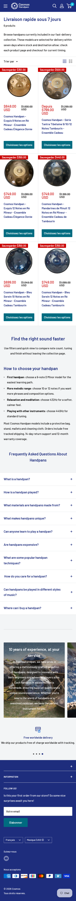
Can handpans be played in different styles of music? (32, 592)
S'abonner (15, 822)
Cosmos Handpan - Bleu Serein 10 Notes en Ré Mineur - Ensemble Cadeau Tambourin (18, 299)
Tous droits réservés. (14, 893)
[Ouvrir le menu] (5, 6)
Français (10, 839)
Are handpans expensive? (21, 544)
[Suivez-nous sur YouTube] (6, 858)
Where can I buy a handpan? (22, 608)
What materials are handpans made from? (32, 505)
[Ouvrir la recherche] (55, 6)
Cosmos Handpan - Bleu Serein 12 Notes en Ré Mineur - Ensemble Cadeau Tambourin (56, 299)
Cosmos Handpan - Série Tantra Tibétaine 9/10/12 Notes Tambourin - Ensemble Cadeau (57, 126)
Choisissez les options (19, 144)
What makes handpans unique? (25, 518)
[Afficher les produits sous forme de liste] (70, 61)
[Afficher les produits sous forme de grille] (64, 61)
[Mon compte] (62, 6)
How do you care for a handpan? (25, 576)
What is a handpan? (17, 479)
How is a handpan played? (21, 492)
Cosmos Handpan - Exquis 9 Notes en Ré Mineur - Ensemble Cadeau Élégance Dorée (18, 123)
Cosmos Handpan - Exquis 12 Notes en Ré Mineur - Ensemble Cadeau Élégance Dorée (18, 210)
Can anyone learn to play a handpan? (28, 531)
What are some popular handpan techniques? (25, 560)
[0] (69, 6)
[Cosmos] (38, 766)
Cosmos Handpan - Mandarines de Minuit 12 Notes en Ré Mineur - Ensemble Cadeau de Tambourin (56, 212)
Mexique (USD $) (35, 839)
